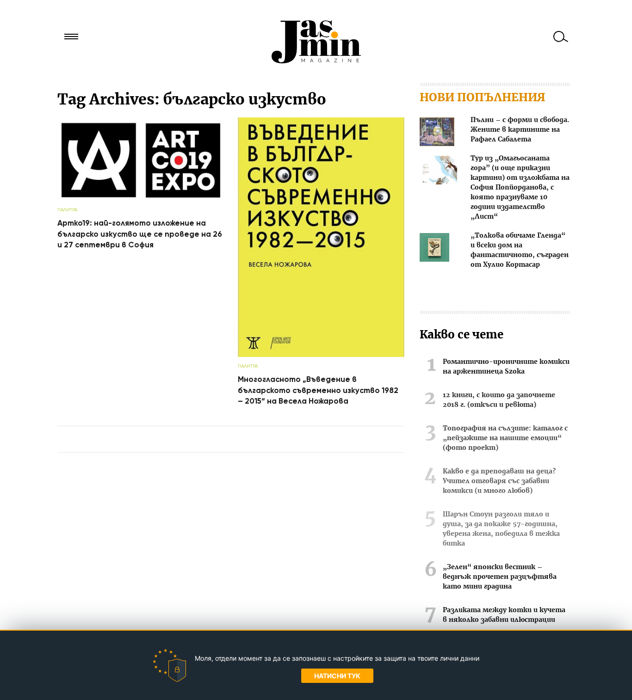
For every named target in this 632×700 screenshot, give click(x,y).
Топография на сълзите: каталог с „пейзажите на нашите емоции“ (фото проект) (505, 438)
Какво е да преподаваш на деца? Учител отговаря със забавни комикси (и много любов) (499, 481)
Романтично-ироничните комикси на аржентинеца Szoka (506, 367)
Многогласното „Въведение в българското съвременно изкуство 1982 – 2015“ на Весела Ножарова (318, 390)
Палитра (67, 210)
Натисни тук (337, 676)
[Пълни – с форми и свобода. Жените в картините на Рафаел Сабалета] (437, 133)
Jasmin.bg (316, 41)
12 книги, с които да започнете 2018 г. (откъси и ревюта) (499, 400)
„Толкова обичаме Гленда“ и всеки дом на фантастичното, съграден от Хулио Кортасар (520, 250)
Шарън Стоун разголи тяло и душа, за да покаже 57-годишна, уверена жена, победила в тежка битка (501, 529)
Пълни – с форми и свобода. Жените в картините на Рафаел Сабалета (520, 130)
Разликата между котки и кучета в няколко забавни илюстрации (504, 615)
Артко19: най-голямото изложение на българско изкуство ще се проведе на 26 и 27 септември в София (139, 234)
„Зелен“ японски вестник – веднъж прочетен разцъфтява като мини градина (500, 577)
